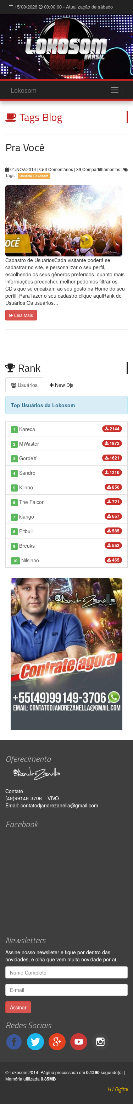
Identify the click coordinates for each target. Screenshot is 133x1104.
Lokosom (24, 90)
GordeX (66, 458)
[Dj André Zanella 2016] (66, 773)
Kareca (66, 428)
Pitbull (66, 531)
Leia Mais (23, 315)
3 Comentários (58, 169)
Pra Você (25, 147)
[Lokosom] (66, 46)
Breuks (66, 545)
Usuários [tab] (27, 384)
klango (66, 516)
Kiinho (66, 487)
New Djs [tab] (63, 384)
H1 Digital (117, 1089)
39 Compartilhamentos (98, 169)
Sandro (66, 472)
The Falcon (66, 501)
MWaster (66, 443)
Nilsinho (66, 560)
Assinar (18, 1007)
